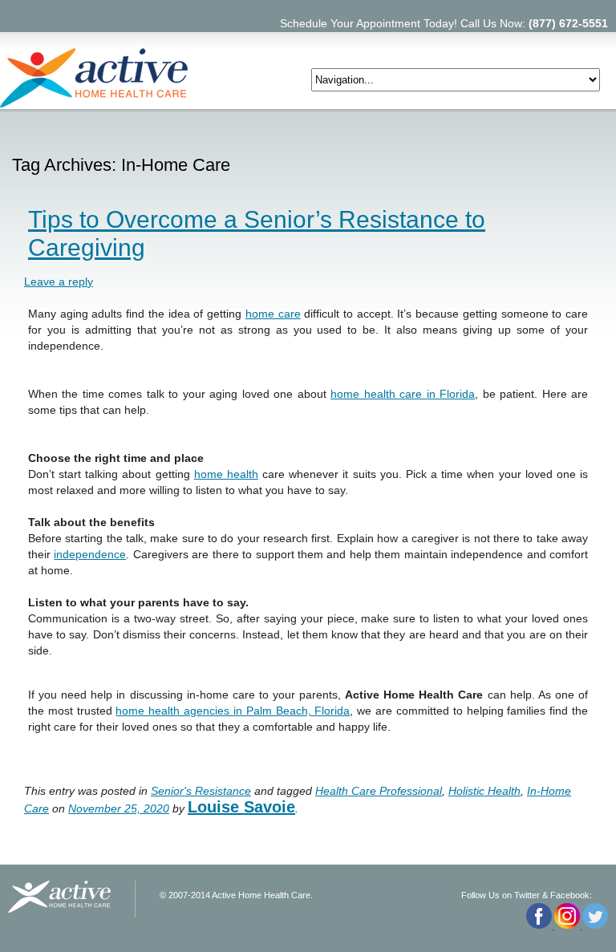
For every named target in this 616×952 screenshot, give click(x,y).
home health (226, 474)
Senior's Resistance (201, 790)
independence (90, 554)
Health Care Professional (378, 790)
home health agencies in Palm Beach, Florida (233, 710)
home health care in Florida (402, 393)
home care (273, 313)
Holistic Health (484, 790)
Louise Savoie (241, 807)
